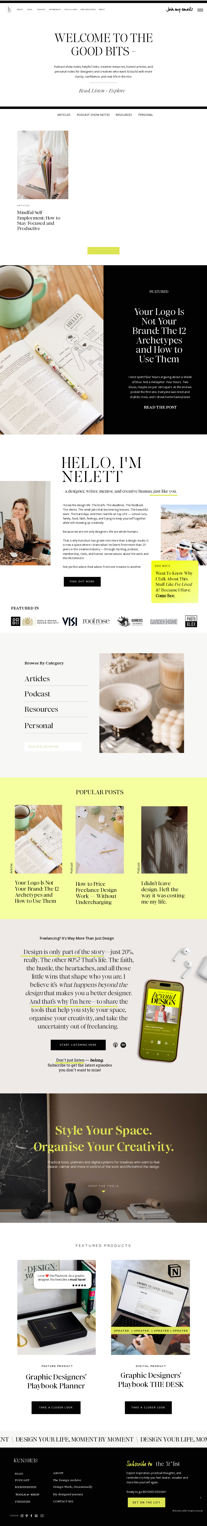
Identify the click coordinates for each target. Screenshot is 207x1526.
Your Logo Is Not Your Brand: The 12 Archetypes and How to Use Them (159, 335)
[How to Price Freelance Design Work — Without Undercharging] (100, 840)
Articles (23, 205)
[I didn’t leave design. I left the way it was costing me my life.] (164, 839)
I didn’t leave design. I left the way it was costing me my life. (163, 892)
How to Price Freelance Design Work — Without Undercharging (96, 893)
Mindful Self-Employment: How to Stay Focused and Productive (38, 220)
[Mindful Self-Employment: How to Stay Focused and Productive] (42, 165)
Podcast (71, 868)
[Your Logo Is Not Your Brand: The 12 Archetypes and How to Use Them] (52, 349)
